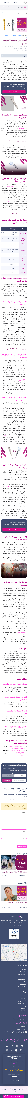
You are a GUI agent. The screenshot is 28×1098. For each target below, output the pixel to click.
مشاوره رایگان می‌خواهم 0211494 (15, 1096)
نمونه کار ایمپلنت (21, 972)
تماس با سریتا (23, 998)
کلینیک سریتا (24, 12)
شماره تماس (23, 838)
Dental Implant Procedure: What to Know (17, 751)
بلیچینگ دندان (22, 984)
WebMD (7, 486)
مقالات (18, 12)
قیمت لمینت (22, 982)
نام (24, 831)
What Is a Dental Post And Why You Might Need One (17, 747)
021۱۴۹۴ (23, 1026)
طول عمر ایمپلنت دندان (19, 380)
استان (24, 773)
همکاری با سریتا (22, 1011)
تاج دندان (7, 201)
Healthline (10, 187)
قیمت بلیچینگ (21, 987)
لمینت (24, 977)
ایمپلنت (24, 969)
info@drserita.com (21, 1029)
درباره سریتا (23, 996)
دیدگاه (24, 812)
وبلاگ (24, 1006)
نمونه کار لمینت (21, 979)
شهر (12, 773)
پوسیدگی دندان (21, 632)
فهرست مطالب (22, 56)
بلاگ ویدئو (23, 1008)
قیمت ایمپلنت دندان (9, 436)
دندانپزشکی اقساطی (21, 1003)
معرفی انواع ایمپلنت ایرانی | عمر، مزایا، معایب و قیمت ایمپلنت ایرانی (16, 873)
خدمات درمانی (5, 12)
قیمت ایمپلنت (21, 974)
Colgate (21, 128)
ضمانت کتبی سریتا (22, 1001)
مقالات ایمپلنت (12, 12)
